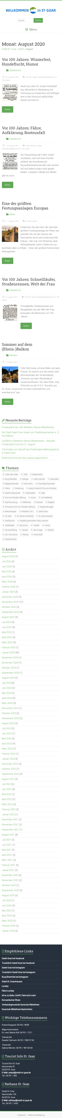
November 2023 (10, 708)
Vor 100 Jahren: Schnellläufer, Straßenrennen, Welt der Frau (28, 281)
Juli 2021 (6, 839)
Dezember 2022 (10, 763)
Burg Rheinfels (11, 479)
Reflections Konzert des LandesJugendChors (25, 458)
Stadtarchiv (15, 70)
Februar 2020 (8, 925)
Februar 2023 (8, 753)
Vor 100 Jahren (24, 149)
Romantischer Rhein (11, 1000)
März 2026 (7, 581)
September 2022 (10, 774)
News (12, 214)
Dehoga (25, 479)
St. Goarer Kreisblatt (37, 77)
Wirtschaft (38, 534)
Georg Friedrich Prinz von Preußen (42, 488)
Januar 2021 (8, 870)
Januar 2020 (8, 930)
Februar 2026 (8, 586)
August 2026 (8, 556)
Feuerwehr (54, 479)
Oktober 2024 (9, 667)
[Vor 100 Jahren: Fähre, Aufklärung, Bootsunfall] (10, 154)
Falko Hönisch (39, 479)
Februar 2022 (8, 809)
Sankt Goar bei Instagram (13, 967)
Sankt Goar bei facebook (13, 958)
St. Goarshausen (45, 516)
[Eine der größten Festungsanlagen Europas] (10, 227)
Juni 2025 (7, 627)
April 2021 (7, 855)
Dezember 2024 (10, 657)
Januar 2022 (8, 814)
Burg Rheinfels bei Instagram (15, 977)
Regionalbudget (46, 507)
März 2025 (7, 642)
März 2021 (7, 860)
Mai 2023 (6, 738)
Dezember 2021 (10, 819)
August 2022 (8, 779)
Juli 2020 (6, 900)
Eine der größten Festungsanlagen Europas (25, 206)
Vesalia (50, 530)
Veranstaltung (11, 530)
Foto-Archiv (28, 484)
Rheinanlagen (10, 511)
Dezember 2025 (10, 597)
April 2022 (7, 799)
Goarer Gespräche (12, 493)
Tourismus (23, 525)
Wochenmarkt (10, 539)
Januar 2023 (8, 758)
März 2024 (7, 703)
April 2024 (7, 698)
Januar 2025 (8, 652)
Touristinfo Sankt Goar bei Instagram (18, 972)
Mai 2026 (6, 571)
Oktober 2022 (9, 769)
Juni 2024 (7, 688)
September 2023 (10, 718)
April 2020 (7, 915)
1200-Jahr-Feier (11, 474)
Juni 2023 (7, 733)
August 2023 (8, 723)
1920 (28, 77)
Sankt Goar (43, 511)
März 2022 (7, 804)
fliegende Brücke (11, 484)
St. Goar (28, 221)
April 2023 (7, 743)
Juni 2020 (7, 905)
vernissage (37, 530)
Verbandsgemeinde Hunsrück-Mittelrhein (20, 1004)
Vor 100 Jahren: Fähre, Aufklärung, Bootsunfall (23, 130)
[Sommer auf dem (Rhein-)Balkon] (10, 367)
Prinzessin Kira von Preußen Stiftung (20, 507)
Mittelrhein (26, 502)
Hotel (43, 493)
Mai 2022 (6, 794)
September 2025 (10, 612)
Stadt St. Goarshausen (12, 981)
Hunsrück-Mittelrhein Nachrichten (17, 1009)
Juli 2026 (6, 561)
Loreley (5, 986)
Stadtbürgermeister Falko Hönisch (34, 521)
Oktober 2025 (9, 607)
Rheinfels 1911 (27, 511)
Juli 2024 (6, 683)
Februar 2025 (8, 647)
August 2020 (8, 895)
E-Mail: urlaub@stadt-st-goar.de (16, 1072)
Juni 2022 (7, 789)
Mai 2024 (6, 693)
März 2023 (7, 748)
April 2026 (7, 576)
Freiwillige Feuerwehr (46, 484)
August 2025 (8, 617)
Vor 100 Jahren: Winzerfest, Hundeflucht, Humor (26, 62)
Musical (39, 502)
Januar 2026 (8, 591)
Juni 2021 (7, 844)
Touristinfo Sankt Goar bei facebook (18, 963)
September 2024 (10, 672)
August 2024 (8, 677)
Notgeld (51, 502)
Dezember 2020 (10, 875)
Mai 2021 (6, 850)
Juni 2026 (7, 566)
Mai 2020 (6, 910)
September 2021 (10, 829)
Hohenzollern (30, 493)
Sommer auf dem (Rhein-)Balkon (17, 346)
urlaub (34, 221)
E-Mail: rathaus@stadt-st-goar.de (17, 1100)
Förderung (19, 488)
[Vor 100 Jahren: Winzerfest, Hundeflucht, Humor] (10, 86)
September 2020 (10, 890)
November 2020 (10, 880)
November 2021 (10, 824)
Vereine (25, 530)
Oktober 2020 (9, 885)
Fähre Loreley (8, 991)
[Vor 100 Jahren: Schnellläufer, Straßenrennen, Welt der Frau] (10, 305)
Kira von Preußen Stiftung (15, 497)
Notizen (13, 355)
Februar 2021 (8, 865)
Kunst (33, 497)
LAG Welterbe (46, 497)
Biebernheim (37, 474)
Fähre (32, 146)
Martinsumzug (11, 502)
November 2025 (10, 602)
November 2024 (10, 662)
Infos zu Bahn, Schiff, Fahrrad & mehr (19, 995)
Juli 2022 (6, 784)
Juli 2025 (6, 622)
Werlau (26, 534)
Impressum (21, 1115)
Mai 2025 (6, 632)
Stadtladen (9, 525)
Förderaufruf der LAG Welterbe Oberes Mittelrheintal (28, 427)
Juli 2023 (6, 728)
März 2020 (7, 920)
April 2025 (7, 637)
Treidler (36, 525)
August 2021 (8, 834)
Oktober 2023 (9, 713)
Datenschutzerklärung (36, 1115)
